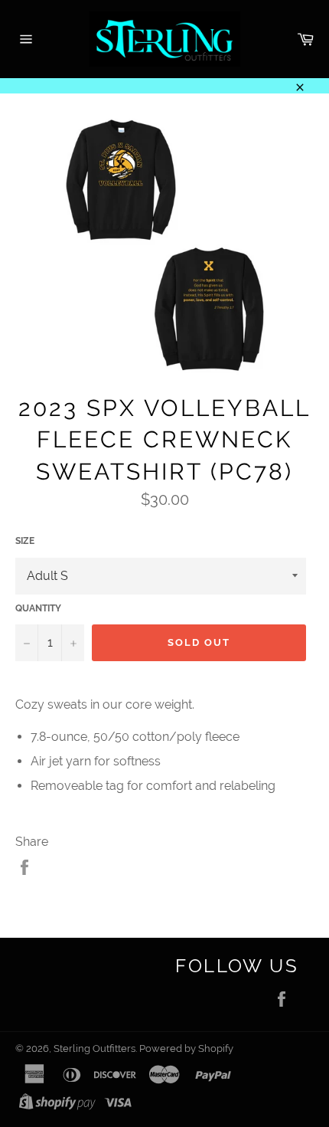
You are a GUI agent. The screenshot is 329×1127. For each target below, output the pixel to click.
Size (24, 541)
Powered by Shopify (186, 1048)
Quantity (38, 608)
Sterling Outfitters (94, 1048)
